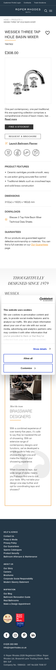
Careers (7, 572)
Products (15, 20)
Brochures (8, 575)
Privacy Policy (10, 543)
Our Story (8, 568)
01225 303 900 (11, 644)
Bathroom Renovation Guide (17, 597)
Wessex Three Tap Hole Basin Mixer (20, 22)
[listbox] (28, 81)
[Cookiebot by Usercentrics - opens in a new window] (40, 299)
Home (6, 20)
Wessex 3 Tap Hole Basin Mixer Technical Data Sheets (25, 219)
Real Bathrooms (11, 600)
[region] (28, 81)
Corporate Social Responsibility (18, 578)
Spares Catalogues (13, 550)
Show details (40, 349)
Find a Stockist (19, 127)
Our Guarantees (39, 244)
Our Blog (8, 593)
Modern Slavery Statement (16, 582)
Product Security (11, 553)
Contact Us (9, 536)
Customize (26, 368)
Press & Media (10, 539)
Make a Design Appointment (17, 604)
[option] (28, 81)
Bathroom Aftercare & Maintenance (20, 556)
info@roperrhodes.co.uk (15, 647)
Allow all (28, 358)
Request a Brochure (23, 136)
